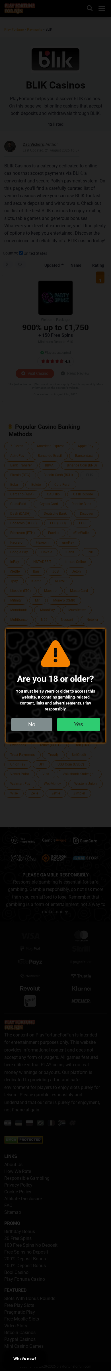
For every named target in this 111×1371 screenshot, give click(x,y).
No (31, 724)
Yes (78, 724)
